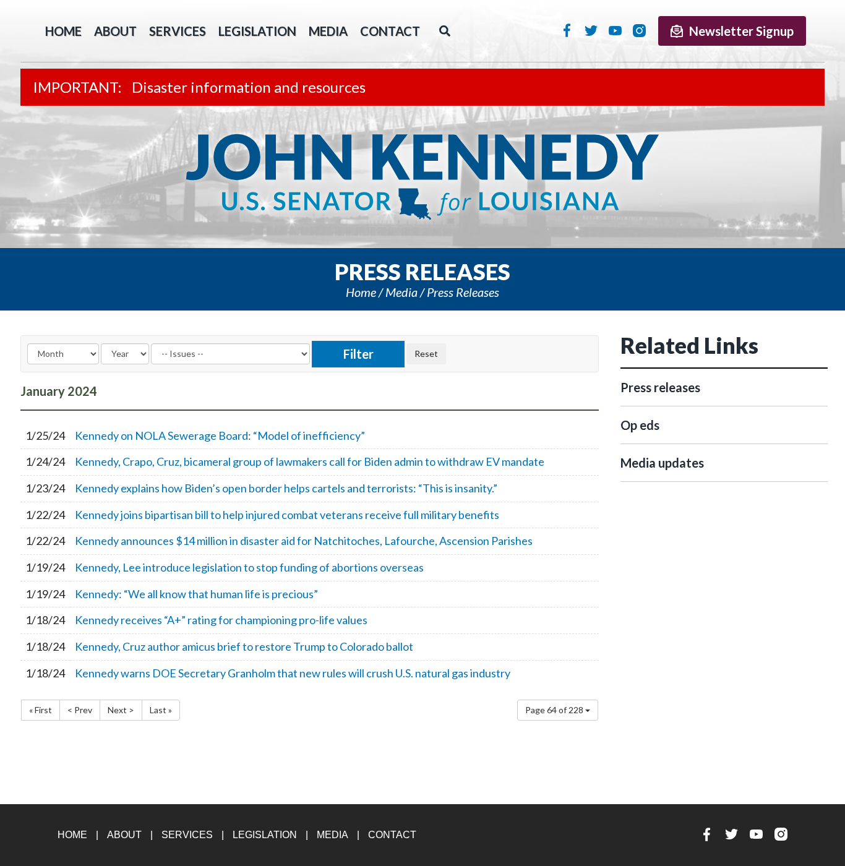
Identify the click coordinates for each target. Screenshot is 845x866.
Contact (390, 31)
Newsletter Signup (741, 31)
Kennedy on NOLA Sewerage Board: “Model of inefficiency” (220, 435)
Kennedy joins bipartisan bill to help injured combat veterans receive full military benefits (287, 514)
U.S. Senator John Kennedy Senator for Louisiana (422, 176)
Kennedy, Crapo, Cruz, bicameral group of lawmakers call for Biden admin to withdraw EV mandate (309, 461)
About (115, 31)
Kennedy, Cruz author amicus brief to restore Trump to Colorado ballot (244, 646)
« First (40, 710)
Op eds (639, 425)
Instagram (639, 30)
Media (328, 31)
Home (361, 292)
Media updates (662, 462)
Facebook (566, 30)
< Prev (79, 710)
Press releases (463, 292)
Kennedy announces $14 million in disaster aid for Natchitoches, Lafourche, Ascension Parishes (304, 540)
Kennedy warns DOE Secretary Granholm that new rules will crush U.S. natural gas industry (292, 673)
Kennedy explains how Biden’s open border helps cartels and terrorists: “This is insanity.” (286, 488)
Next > (121, 710)
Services (177, 31)
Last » (161, 710)
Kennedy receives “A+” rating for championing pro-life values (221, 620)
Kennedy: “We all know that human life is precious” (196, 594)
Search (444, 31)
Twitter (591, 30)
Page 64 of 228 (555, 710)
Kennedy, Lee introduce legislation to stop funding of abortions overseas (249, 567)
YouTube (615, 30)
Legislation (257, 31)
